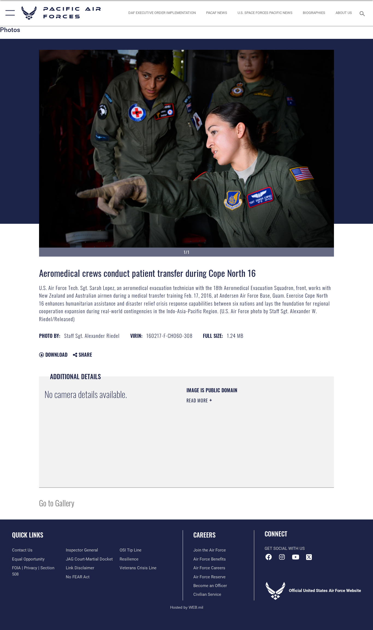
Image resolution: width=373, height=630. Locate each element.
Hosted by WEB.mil (186, 607)
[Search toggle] (363, 13)
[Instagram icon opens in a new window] (282, 557)
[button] (9, 13)
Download (55, 354)
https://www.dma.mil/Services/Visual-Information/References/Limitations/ (251, 443)
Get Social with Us (285, 548)
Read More (198, 400)
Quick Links (27, 534)
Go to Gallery (56, 503)
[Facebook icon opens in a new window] (269, 557)
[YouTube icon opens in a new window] (295, 557)
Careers (204, 534)
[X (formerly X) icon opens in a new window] (309, 557)
